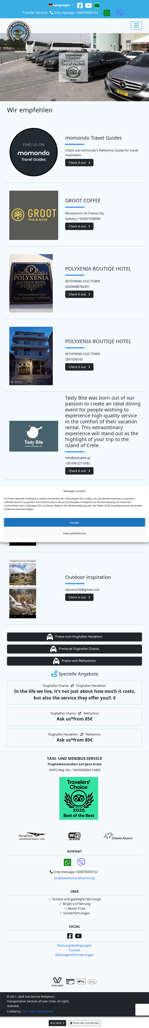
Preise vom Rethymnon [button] (78, 661)
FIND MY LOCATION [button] (85, 1023)
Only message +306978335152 (76, 13)
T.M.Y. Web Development (37, 1011)
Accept (74, 522)
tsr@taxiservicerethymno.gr (74, 878)
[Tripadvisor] (97, 5)
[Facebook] (79, 5)
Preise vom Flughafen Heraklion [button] (78, 636)
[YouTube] (88, 5)
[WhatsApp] (107, 13)
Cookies (74, 950)
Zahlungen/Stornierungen (74, 955)
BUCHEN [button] (56, 1023)
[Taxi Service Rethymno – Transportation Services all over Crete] (18, 32)
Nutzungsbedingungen (74, 945)
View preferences (74, 533)
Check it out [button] (77, 162)
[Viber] (120, 13)
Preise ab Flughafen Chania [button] (78, 649)
